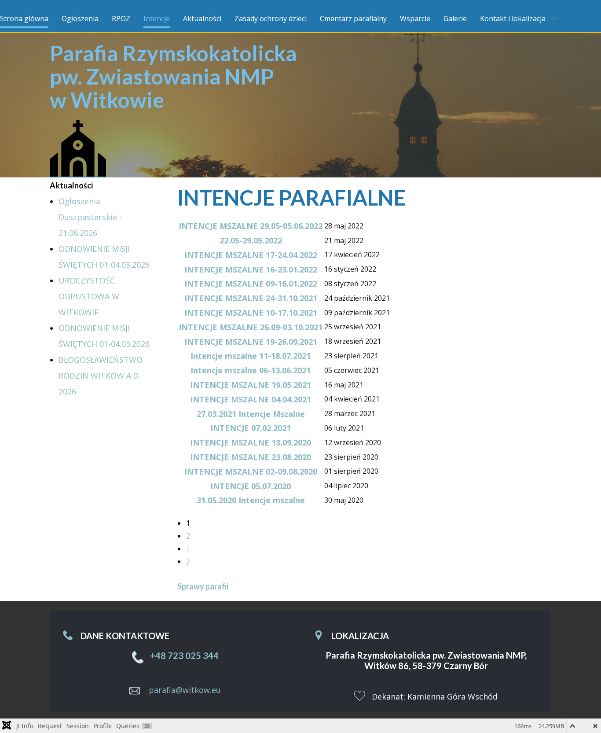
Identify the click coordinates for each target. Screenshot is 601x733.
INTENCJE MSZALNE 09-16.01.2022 (250, 283)
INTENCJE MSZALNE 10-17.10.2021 (250, 312)
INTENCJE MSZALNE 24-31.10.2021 (250, 298)
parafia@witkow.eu (185, 689)
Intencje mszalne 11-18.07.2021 (251, 355)
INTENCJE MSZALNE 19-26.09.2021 (250, 341)
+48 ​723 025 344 (183, 655)
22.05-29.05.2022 (251, 240)
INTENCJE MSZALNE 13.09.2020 (250, 442)
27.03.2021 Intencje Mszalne (251, 414)
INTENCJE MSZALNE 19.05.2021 (250, 384)
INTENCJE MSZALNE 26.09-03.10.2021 (250, 327)
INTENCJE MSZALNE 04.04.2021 (250, 399)
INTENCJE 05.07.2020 (250, 486)
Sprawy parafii (202, 586)
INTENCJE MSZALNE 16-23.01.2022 (250, 269)
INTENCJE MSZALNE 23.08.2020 (250, 457)
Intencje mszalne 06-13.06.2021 (251, 370)
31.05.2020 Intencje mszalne (251, 500)
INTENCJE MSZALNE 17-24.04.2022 (250, 255)
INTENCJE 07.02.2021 (250, 428)
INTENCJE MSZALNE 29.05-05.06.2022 (250, 226)
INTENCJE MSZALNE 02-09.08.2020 (250, 471)
